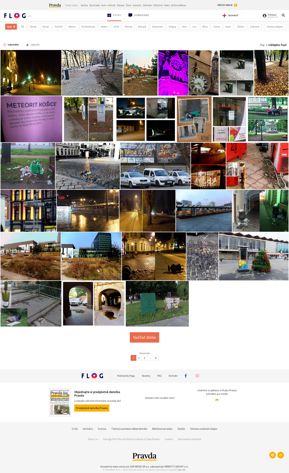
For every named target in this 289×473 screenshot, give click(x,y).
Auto (104, 5)
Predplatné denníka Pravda (92, 408)
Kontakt (173, 376)
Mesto (72, 27)
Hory (184, 27)
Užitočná (158, 5)
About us (93, 439)
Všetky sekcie (225, 5)
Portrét (59, 27)
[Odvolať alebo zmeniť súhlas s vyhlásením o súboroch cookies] (272, 455)
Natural (142, 27)
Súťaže (181, 429)
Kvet (228, 27)
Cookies (169, 439)
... (150, 358)
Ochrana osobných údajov (203, 429)
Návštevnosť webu (162, 429)
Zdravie (121, 5)
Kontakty (88, 429)
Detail (45, 27)
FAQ (159, 376)
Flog (262, 45)
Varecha (137, 5)
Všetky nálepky (275, 27)
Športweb (94, 5)
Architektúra (88, 27)
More (205, 27)
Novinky (146, 376)
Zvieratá (254, 27)
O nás (75, 429)
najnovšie (13, 44)
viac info (181, 469)
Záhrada (147, 5)
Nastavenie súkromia (189, 439)
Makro (104, 27)
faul (9, 27)
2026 (116, 27)
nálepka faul (277, 44)
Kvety (217, 27)
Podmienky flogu (126, 376)
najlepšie (35, 44)
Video (167, 5)
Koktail (111, 5)
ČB (22, 27)
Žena (128, 5)
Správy (84, 5)
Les (195, 27)
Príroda (128, 27)
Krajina (172, 27)
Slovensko (157, 27)
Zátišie (240, 27)
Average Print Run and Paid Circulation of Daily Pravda (131, 439)
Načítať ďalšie (144, 337)
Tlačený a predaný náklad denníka (129, 429)
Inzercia (102, 429)
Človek (33, 27)
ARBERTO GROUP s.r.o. (176, 466)
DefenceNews (178, 5)
